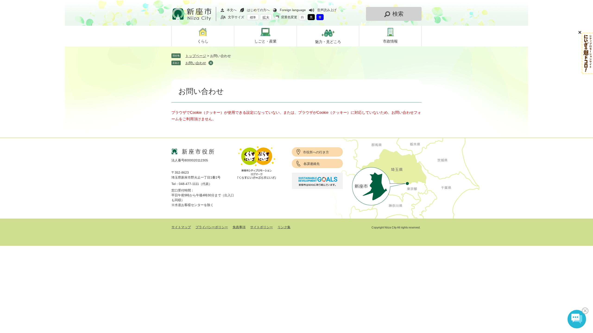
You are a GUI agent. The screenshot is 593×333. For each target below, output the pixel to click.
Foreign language (293, 10)
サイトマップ (181, 227)
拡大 (265, 17)
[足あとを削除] (210, 63)
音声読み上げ (327, 10)
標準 (253, 17)
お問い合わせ (195, 63)
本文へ (232, 10)
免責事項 (239, 227)
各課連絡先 (311, 164)
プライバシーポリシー (212, 227)
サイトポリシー (261, 227)
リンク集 (284, 227)
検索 (398, 14)
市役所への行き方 (316, 152)
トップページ (195, 56)
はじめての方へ (258, 10)
